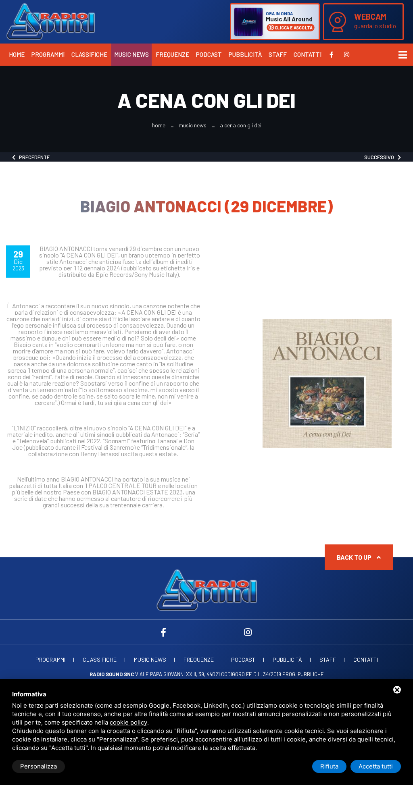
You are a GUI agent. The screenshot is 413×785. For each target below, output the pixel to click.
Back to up (355, 557)
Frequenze (172, 54)
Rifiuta (329, 766)
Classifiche (89, 54)
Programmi (48, 54)
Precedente (32, 157)
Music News (131, 54)
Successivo (381, 157)
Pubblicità (245, 54)
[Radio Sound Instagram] (347, 54)
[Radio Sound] (50, 21)
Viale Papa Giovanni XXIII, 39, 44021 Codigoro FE (171, 674)
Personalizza (38, 766)
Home (17, 54)
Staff (278, 54)
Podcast (209, 54)
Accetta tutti (376, 766)
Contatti (307, 54)
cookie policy (128, 722)
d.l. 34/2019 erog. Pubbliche (288, 674)
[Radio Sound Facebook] (331, 54)
